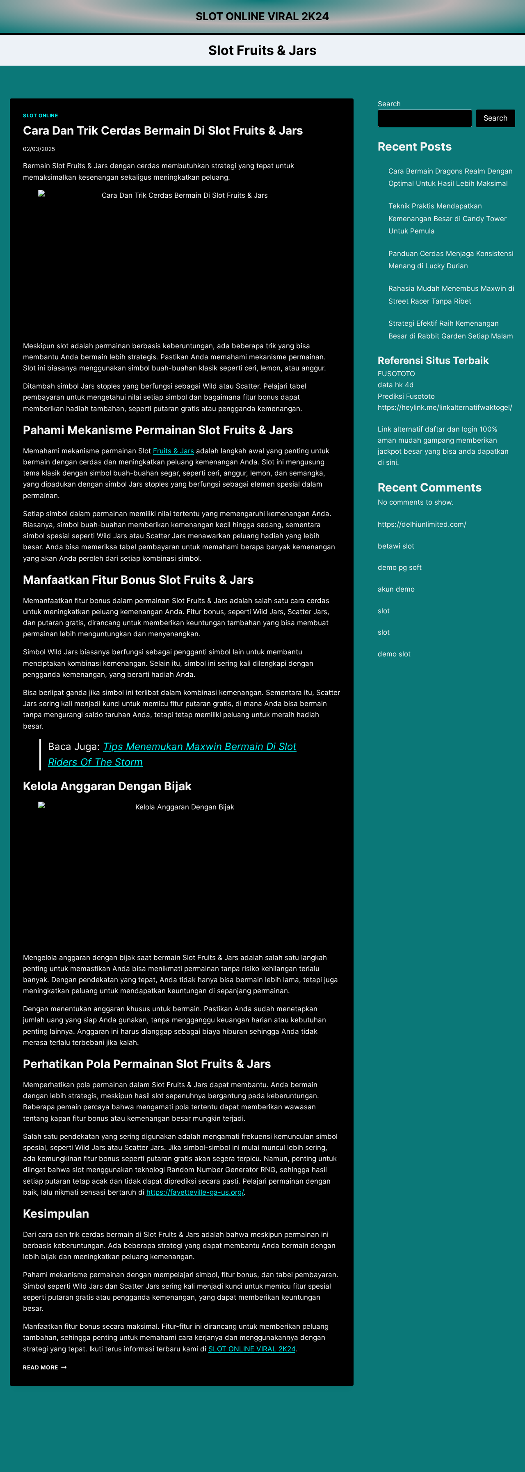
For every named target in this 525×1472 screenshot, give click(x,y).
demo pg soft (400, 567)
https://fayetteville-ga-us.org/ (195, 1192)
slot (384, 611)
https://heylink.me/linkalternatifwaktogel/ (445, 407)
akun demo (396, 589)
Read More (45, 1367)
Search (389, 104)
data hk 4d (396, 385)
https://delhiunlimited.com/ (422, 524)
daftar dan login (451, 429)
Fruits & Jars (173, 451)
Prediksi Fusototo (406, 396)
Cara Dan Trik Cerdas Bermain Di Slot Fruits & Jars (163, 130)
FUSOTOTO (396, 374)
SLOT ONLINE (40, 115)
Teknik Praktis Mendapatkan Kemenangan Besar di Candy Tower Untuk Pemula (447, 218)
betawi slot (396, 546)
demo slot (394, 654)
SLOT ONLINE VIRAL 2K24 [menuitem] (251, 1349)
